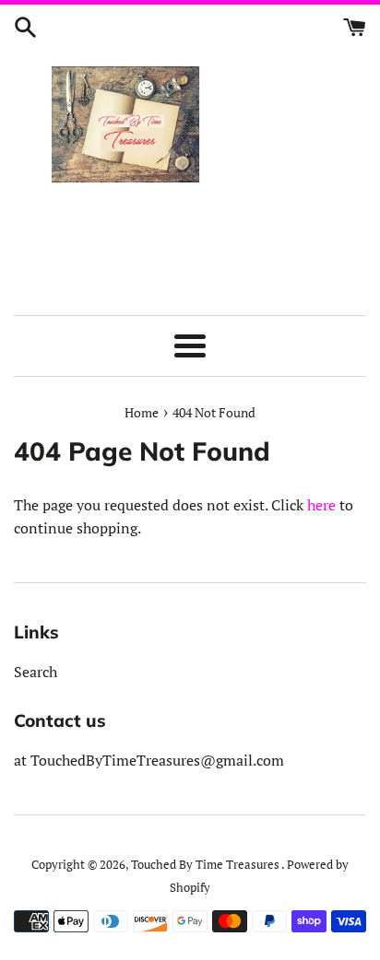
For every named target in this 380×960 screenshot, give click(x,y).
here (321, 505)
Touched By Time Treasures (206, 864)
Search (35, 671)
